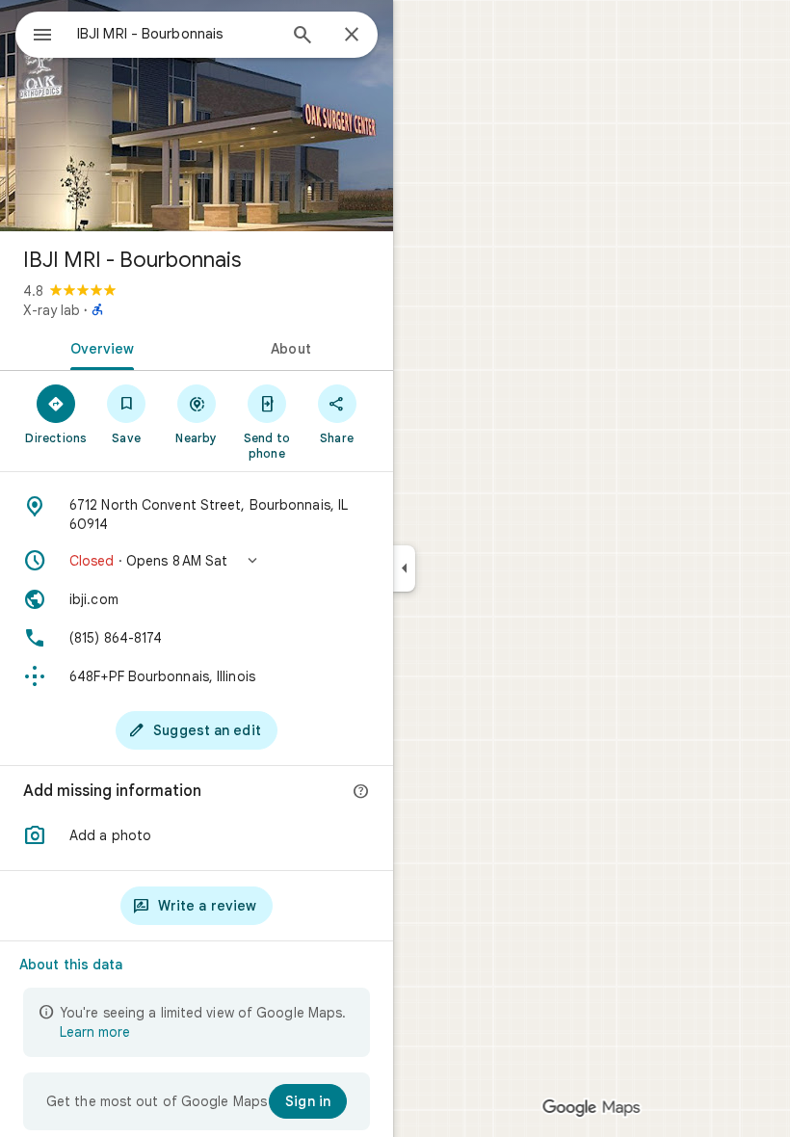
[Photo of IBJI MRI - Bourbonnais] (196, 115)
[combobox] (176, 33)
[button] (196, 561)
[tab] (98, 347)
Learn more (95, 1032)
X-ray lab (51, 310)
